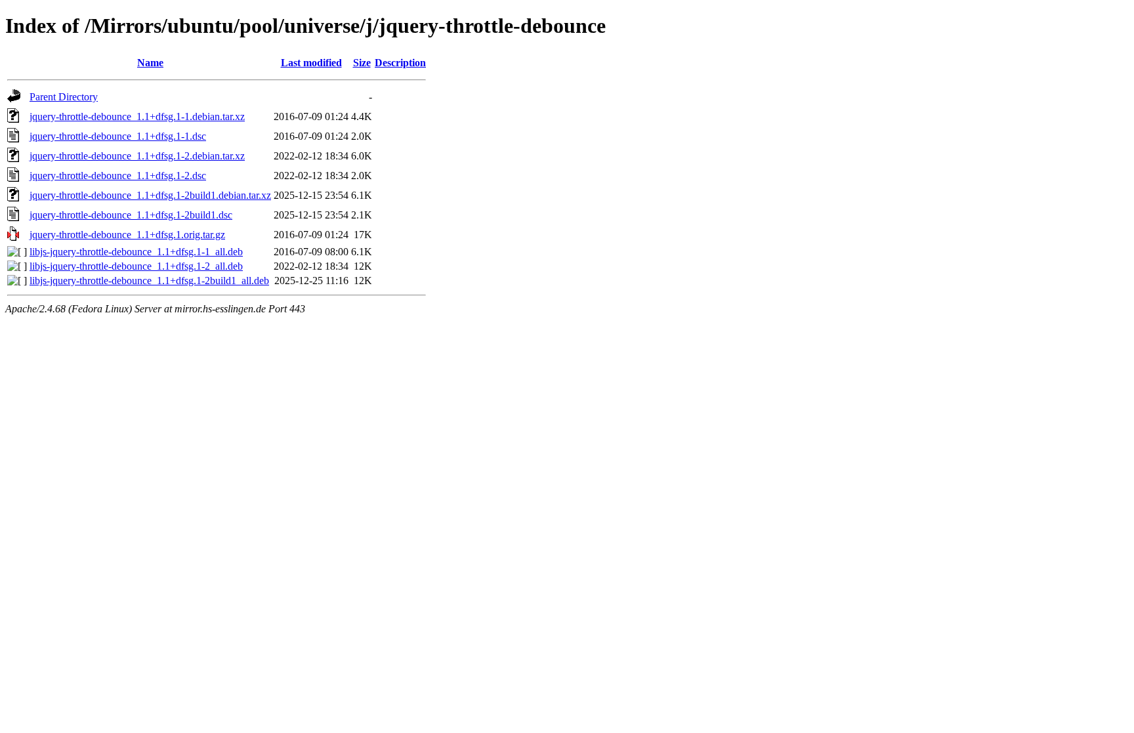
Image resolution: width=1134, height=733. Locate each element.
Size (362, 62)
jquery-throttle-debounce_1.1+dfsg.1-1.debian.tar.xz (137, 116)
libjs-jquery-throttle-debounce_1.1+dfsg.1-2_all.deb (136, 266)
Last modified (311, 62)
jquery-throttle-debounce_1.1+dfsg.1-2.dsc (118, 175)
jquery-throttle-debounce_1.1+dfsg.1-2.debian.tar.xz (137, 155)
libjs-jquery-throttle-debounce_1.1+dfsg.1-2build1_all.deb (149, 280)
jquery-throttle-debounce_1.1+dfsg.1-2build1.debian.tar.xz (150, 195)
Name (150, 62)
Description (400, 62)
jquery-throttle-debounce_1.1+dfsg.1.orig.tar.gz (127, 234)
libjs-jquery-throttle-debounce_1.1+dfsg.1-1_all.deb (136, 251)
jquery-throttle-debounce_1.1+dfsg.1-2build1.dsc (131, 214)
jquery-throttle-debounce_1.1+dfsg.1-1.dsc (118, 136)
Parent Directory (64, 96)
